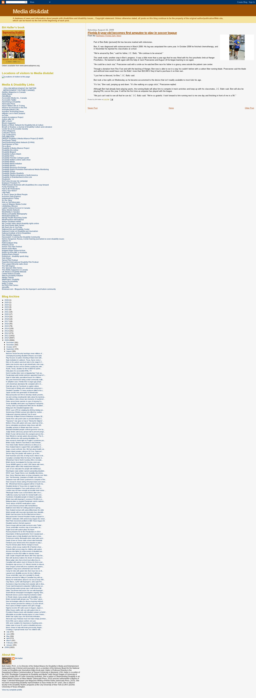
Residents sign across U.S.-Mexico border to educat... (25, 564)
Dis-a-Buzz (6, 146)
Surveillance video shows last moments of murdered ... (25, 399)
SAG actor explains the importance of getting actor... (24, 623)
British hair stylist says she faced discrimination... (23, 616)
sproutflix (5, 287)
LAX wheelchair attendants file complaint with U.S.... (24, 384)
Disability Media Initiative (12, 164)
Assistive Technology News (13, 111)
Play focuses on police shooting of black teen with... (24, 358)
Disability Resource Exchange (14, 167)
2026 (7, 300)
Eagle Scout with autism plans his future (20, 529)
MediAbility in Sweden (11, 212)
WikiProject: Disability (10, 279)
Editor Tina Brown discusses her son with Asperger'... (25, 590)
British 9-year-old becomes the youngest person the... (25, 434)
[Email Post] (111, 99)
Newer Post (93, 108)
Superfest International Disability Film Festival (20, 262)
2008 (7, 647)
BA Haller (19, 658)
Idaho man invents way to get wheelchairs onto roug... (25, 364)
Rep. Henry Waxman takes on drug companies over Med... (27, 475)
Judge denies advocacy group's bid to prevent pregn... (25, 432)
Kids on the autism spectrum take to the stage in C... (24, 362)
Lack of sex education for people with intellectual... (24, 469)
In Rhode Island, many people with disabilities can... (24, 597)
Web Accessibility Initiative (12, 276)
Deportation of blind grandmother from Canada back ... (25, 534)
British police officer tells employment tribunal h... (23, 466)
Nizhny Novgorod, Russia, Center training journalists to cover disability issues (33, 239)
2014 (7, 328)
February (9, 643)
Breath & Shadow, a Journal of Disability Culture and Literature (27, 127)
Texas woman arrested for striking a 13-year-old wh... (25, 603)
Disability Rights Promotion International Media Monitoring (25, 169)
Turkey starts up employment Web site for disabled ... (25, 405)
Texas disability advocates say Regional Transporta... (25, 403)
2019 (7, 317)
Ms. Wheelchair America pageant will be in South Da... (25, 484)
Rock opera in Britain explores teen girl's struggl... (23, 606)
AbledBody (6, 96)
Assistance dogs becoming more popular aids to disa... (25, 584)
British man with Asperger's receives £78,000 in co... (24, 499)
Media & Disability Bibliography (14, 214)
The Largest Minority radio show (15, 264)
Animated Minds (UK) (10, 109)
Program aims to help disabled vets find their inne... (24, 536)
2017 (7, 321)
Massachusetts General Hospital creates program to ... (25, 516)
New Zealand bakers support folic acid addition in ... (24, 447)
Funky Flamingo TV (9, 187)
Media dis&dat (30, 11)
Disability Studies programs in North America (20, 175)
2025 (7, 302)
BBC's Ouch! (7, 121)
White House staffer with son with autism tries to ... (24, 610)
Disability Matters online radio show (16, 160)
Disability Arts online (10, 150)
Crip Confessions (9, 135)
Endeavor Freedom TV (11, 183)
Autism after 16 (8, 119)
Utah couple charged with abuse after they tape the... (25, 555)
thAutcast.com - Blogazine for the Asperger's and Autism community (29, 289)
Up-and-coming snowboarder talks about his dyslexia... (25, 397)
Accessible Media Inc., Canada (14, 98)
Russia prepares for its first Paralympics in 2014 (23, 532)
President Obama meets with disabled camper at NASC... (26, 612)
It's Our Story (7, 200)
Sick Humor (6, 258)
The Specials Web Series (12, 268)
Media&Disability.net (10, 216)
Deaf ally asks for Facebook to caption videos (22, 386)
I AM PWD (6, 193)
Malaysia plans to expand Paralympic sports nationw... (25, 501)
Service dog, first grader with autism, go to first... (23, 453)
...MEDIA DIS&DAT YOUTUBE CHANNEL (18, 90)
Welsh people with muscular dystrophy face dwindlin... (25, 512)
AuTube (5, 115)
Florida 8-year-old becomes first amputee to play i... (24, 543)
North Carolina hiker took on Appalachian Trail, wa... (24, 373)
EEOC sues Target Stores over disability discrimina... (25, 473)
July (8, 632)
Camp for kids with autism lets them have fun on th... (24, 571)
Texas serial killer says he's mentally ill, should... (23, 575)
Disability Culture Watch (11, 154)
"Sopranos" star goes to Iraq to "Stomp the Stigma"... (25, 421)
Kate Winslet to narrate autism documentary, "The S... (25, 436)
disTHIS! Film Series (10, 285)
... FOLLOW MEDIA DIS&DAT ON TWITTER (19, 88)
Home (171, 108)
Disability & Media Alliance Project (15, 148)
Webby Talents (8, 277)
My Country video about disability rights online (20, 223)
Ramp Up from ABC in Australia (14, 252)
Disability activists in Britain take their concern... (23, 427)
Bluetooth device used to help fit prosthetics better (24, 595)
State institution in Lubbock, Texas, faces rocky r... (24, 360)
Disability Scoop (8, 171)
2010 (7, 338)
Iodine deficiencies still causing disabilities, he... (23, 438)
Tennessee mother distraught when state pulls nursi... (25, 538)
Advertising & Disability (11, 102)
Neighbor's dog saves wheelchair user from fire (23, 569)
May (8, 636)
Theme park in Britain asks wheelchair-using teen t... (25, 388)
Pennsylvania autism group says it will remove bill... (24, 588)
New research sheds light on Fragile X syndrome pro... (25, 440)
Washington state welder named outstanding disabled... (25, 471)
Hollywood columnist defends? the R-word (21, 414)
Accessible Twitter (9, 100)
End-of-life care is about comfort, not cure (21, 621)
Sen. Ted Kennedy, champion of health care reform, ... (25, 477)
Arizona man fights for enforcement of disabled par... (24, 551)
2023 (7, 307)
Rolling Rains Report (10, 254)
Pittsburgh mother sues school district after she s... (24, 493)
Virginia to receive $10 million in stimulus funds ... (23, 553)
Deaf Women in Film (10, 144)
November (10, 345)
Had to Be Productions (11, 189)
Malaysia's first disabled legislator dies (19, 408)
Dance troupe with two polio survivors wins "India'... (24, 525)
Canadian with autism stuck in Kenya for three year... (25, 562)
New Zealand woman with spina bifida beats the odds (25, 510)
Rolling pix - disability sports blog (15, 256)
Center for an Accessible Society (15, 129)
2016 (7, 324)
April (8, 638)
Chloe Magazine (8, 131)
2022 (7, 309)
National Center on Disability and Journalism (20, 231)
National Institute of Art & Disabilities (16, 233)
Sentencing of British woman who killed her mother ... (25, 412)
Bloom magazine (9, 123)
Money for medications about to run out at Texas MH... (25, 580)
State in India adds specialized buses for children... (24, 377)
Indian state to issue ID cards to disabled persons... (24, 625)
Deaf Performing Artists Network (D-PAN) (18, 142)
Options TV (6, 241)
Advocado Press (8, 104)
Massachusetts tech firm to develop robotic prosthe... (25, 395)
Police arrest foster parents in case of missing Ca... (24, 401)
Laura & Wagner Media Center (14, 204)
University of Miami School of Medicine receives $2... (25, 416)
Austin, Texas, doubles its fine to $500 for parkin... (24, 368)
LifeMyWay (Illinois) (10, 206)
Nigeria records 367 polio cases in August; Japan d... (25, 608)
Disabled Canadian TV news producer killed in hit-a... (25, 390)
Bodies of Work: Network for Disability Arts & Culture (22, 125)
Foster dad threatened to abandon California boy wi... (25, 586)
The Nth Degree (8, 266)
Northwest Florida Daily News (108, 36)
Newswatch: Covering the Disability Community (21, 237)
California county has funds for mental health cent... (24, 495)
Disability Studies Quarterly (13, 173)
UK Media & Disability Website (14, 272)
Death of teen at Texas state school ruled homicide (24, 540)
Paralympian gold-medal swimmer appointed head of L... (26, 375)
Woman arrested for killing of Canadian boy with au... (25, 577)
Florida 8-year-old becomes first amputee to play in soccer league (132, 32)
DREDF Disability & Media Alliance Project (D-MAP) (22, 138)
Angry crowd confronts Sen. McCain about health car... (25, 449)
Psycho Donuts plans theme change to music (22, 545)
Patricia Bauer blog (9, 243)
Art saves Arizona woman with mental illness (22, 506)
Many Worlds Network (11, 210)
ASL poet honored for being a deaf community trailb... (25, 379)
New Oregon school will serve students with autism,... (25, 566)
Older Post (249, 108)
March (8, 640)
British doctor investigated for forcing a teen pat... (23, 462)
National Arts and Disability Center (15, 229)
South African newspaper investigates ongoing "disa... (25, 592)
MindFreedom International (13, 220)
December (10, 342)
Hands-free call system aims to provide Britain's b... (24, 419)
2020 (7, 314)
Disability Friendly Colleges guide (15, 158)
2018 (7, 319)
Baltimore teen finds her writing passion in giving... (23, 508)
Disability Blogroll (9, 152)
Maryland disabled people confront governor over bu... (25, 429)
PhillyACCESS (8, 245)
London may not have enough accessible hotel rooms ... (26, 490)
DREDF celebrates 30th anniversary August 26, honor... (26, 519)
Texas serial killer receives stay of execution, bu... (24, 527)
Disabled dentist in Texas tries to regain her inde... (24, 486)
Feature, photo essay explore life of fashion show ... (24, 547)
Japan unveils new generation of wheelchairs (22, 392)
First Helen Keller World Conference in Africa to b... (24, 445)
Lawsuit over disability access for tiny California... (23, 573)
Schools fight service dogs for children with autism (24, 549)
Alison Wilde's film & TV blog (13, 106)
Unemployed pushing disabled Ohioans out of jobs (24, 356)
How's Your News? (9, 191)
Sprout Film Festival (10, 260)
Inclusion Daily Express (11, 196)
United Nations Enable (11, 274)
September (10, 349)
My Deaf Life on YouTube (12, 227)
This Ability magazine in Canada (15, 270)
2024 (7, 305)
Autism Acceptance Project (12, 117)
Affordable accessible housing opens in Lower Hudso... (25, 614)
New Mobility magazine (11, 235)
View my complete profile (12, 690)
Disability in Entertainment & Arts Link (17, 177)
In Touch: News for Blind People (15, 194)
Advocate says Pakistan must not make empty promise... (26, 619)
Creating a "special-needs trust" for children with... (24, 629)
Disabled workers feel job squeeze (18, 523)
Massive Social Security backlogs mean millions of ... (25, 353)
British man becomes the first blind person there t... (24, 514)
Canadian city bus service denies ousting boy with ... (25, 366)
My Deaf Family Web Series (13, 225)
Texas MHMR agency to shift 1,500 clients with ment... (25, 464)
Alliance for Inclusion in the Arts (14, 108)
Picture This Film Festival (12, 247)
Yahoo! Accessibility (10, 281)
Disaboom (6, 179)
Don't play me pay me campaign (15, 181)
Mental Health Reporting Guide (14, 218)
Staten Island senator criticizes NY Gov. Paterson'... (24, 451)
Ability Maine (7, 94)
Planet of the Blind (9, 248)
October (9, 347)
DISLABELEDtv (8, 137)
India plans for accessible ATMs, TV (19, 371)
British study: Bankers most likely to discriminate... (24, 442)
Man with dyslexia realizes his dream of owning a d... (25, 558)
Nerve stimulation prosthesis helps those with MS (23, 425)
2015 (7, 326)
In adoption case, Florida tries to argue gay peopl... (24, 382)
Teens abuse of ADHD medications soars (21, 503)
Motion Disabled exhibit (11, 221)
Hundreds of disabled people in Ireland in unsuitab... (24, 497)
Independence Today (10, 198)
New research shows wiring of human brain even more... (26, 482)
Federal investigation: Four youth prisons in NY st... (24, 488)
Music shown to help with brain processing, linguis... (24, 627)
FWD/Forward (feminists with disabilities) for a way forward (25, 185)
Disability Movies (9, 165)
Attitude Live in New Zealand (13, 113)
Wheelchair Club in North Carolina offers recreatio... (24, 460)
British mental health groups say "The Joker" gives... (25, 599)
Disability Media (8, 162)
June (8, 634)
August (9, 351)
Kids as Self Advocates (11, 202)
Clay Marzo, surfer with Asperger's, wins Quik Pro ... (25, 582)
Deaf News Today (9, 140)
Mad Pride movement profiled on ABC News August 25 (25, 521)
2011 (7, 336)
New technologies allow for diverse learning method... (25, 601)
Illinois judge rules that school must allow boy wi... (23, 560)
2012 (7, 333)
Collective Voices (9, 133)
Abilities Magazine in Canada (14, 92)
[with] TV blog (7, 283)
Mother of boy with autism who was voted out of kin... (25, 423)
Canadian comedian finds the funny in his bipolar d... (24, 458)
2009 (7, 340)
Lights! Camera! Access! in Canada (16, 208)
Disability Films (8, 156)
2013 (7, 331)
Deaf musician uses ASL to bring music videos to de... (25, 456)
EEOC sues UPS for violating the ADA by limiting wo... (25, 410)
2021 (7, 312)
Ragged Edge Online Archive (13, 250)
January (9, 645)
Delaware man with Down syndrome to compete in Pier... (26, 479)
